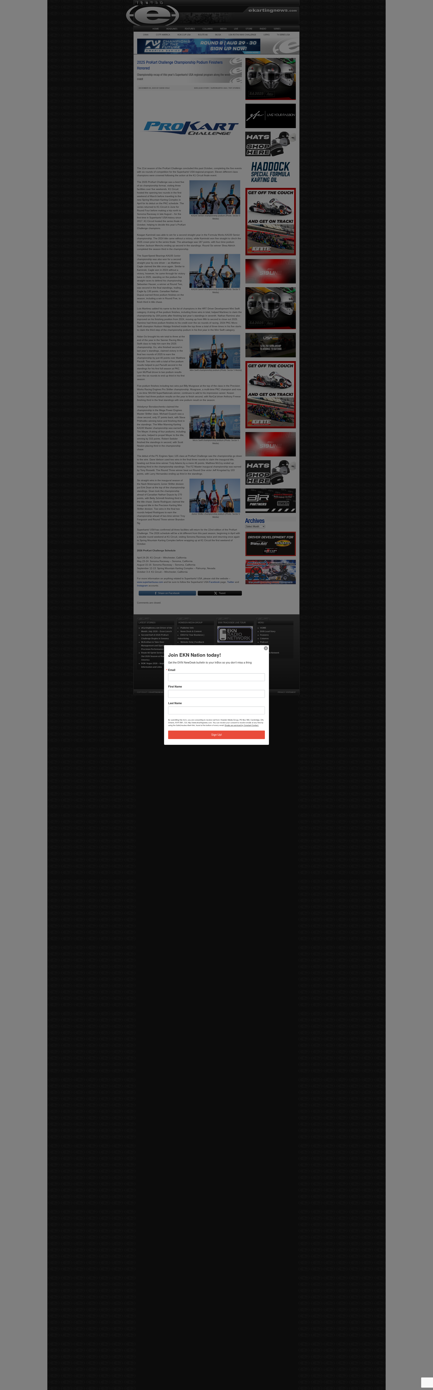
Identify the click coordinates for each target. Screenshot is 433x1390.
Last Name (175, 703)
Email (171, 670)
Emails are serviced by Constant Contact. (242, 725)
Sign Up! (216, 734)
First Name (175, 686)
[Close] (266, 648)
